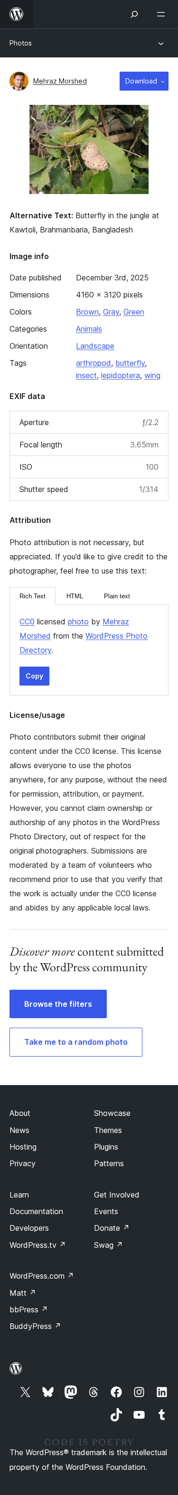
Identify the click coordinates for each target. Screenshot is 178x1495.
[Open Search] (134, 14)
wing (152, 375)
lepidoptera (120, 375)
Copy (34, 676)
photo (78, 621)
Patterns (109, 1163)
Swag (108, 1245)
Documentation (36, 1211)
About (19, 1113)
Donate (112, 1228)
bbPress (28, 1309)
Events (106, 1211)
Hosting (23, 1146)
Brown (87, 311)
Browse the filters (58, 1004)
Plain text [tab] (117, 596)
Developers (29, 1228)
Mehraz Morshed (60, 81)
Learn (19, 1194)
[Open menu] (163, 14)
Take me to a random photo (76, 1042)
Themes (108, 1130)
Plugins (106, 1146)
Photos (20, 43)
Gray (111, 311)
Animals (89, 329)
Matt (22, 1293)
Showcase (112, 1113)
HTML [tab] (74, 596)
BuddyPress (35, 1326)
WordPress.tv (37, 1245)
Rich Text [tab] (32, 596)
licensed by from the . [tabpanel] (83, 636)
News (19, 1130)
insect (86, 375)
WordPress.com (41, 1276)
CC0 (27, 621)
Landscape (95, 346)
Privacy (22, 1163)
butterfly (130, 363)
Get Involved (117, 1194)
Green (133, 311)
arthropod (93, 363)
